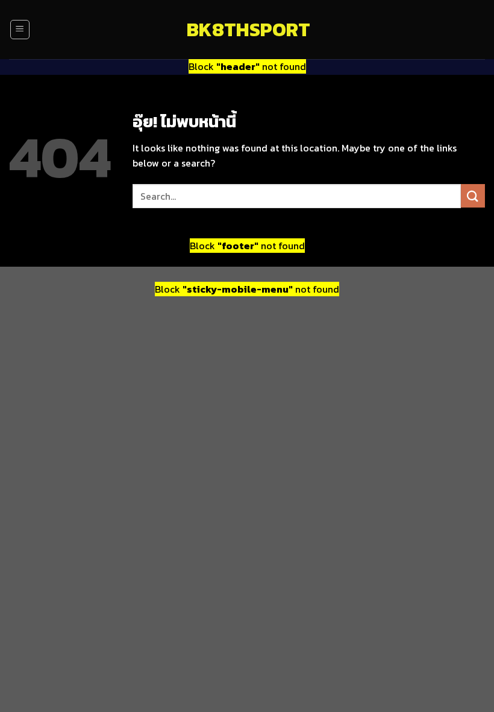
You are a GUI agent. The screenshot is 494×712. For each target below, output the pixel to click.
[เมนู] (20, 29)
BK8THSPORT (247, 29)
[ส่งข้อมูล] (473, 196)
